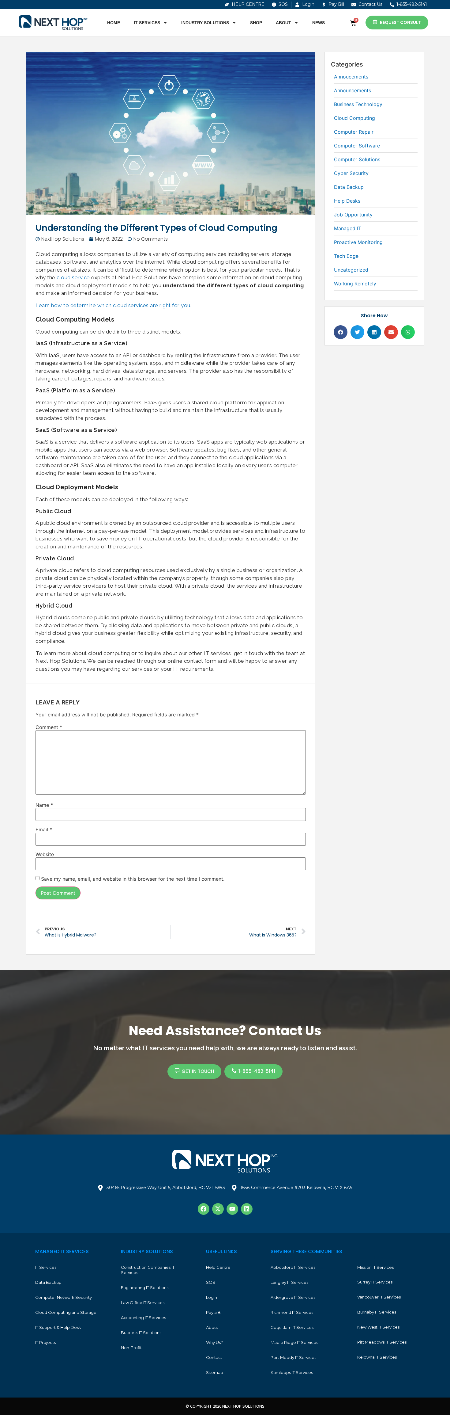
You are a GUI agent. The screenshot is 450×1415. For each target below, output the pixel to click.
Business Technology (358, 104)
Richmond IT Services (292, 1312)
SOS (210, 1282)
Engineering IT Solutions (144, 1287)
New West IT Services (378, 1327)
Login (211, 1297)
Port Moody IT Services (293, 1357)
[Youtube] (232, 1209)
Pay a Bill (214, 1312)
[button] (340, 332)
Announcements (352, 90)
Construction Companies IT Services (147, 1270)
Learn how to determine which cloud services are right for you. (113, 305)
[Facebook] (203, 1209)
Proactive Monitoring (358, 242)
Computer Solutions (357, 159)
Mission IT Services (375, 1267)
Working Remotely (355, 283)
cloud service (73, 277)
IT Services (147, 22)
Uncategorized (351, 270)
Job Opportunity (353, 215)
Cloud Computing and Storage (65, 1312)
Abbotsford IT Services (293, 1267)
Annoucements (351, 77)
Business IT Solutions (141, 1332)
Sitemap (214, 1372)
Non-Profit (131, 1347)
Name (44, 805)
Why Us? (214, 1342)
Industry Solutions (205, 22)
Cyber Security (351, 173)
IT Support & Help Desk (58, 1327)
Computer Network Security (63, 1297)
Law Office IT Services (142, 1302)
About (283, 22)
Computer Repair (353, 132)
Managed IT (347, 228)
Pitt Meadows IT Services (382, 1342)
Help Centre (218, 1267)
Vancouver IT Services (379, 1297)
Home (113, 22)
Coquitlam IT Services (292, 1327)
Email (44, 829)
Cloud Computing (354, 118)
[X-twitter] (218, 1209)
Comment (49, 727)
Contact (214, 1357)
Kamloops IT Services (292, 1372)
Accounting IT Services (143, 1317)
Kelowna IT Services (377, 1357)
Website (45, 854)
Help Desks (347, 201)
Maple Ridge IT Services (294, 1342)
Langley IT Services (289, 1282)
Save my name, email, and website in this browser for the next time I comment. (132, 878)
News (318, 22)
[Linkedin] (247, 1209)
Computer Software (357, 146)
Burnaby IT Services (376, 1312)
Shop (256, 22)
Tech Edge (346, 256)
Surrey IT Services (374, 1282)
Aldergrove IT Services (293, 1297)
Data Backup (349, 187)
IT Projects (45, 1342)
